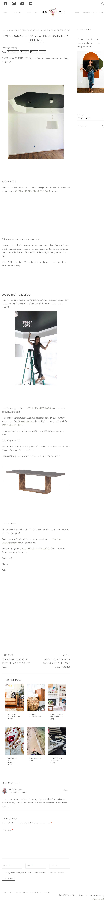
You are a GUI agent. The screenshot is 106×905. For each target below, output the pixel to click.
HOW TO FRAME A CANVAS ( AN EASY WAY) (56, 717)
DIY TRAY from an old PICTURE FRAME (56, 760)
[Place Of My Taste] (53, 12)
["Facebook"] (5, 3)
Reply (66, 790)
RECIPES (100, 12)
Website (53, 866)
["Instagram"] (13, 3)
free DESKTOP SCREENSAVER (36, 549)
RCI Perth (14, 789)
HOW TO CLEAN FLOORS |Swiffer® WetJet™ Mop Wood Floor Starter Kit (56, 661)
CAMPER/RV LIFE (34, 892)
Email (29, 866)
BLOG (77, 12)
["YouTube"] (22, 3)
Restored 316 (98, 899)
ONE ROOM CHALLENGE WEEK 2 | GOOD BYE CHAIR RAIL (16, 661)
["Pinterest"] (30, 3)
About (42, 892)
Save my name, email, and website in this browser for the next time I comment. (35, 873)
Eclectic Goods (25, 422)
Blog (17, 892)
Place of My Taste (9, 892)
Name (6, 866)
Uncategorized (39, 42)
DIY (28, 892)
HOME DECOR (31, 42)
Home (6, 12)
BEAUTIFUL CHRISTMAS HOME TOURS (14, 717)
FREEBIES (47, 892)
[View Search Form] (102, 3)
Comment (8, 830)
